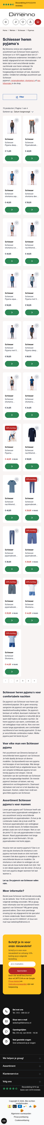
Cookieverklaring (22, 1120)
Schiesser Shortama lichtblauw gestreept (9, 657)
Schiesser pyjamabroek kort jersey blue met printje (31, 554)
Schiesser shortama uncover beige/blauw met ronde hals (11, 400)
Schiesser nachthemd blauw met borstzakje (10, 503)
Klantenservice (10, 1073)
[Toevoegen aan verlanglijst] (16, 120)
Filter (21, 97)
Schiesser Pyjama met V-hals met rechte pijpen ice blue (31, 298)
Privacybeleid (14, 981)
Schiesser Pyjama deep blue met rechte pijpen (31, 349)
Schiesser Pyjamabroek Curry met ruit (31, 144)
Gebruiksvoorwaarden (17, 984)
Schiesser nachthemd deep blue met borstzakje (31, 246)
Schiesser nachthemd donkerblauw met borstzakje (31, 452)
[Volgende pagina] (34, 681)
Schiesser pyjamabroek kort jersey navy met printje (11, 606)
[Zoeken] (16, 22)
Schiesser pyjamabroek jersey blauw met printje (30, 503)
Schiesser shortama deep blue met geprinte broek (31, 195)
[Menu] (6, 22)
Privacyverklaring (21, 1117)
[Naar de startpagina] (22, 14)
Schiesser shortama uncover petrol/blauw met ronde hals (31, 400)
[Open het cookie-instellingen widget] (4, 1121)
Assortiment (9, 1065)
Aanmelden (22, 971)
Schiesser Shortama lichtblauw (29, 606)
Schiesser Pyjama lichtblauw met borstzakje (11, 452)
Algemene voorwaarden (21, 1113)
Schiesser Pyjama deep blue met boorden (10, 144)
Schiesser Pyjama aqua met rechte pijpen (10, 298)
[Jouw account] (30, 22)
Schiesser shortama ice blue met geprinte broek (11, 246)
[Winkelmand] (38, 22)
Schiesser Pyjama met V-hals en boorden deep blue (11, 349)
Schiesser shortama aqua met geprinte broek (11, 195)
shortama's (30, 80)
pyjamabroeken (17, 80)
